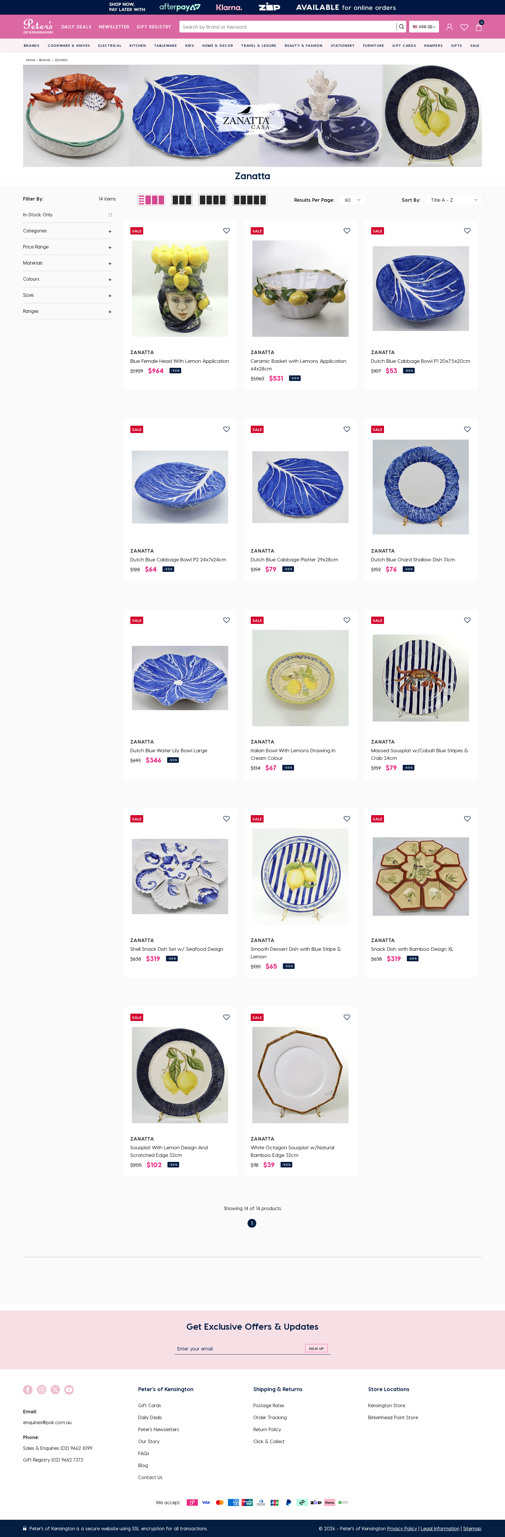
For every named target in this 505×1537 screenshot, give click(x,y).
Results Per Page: (314, 199)
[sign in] (449, 27)
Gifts (456, 45)
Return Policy (267, 1429)
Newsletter (114, 26)
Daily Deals (76, 26)
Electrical (109, 45)
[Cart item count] (478, 26)
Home (30, 60)
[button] (67, 230)
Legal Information (440, 1528)
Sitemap (472, 1528)
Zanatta (61, 60)
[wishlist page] (464, 26)
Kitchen (137, 45)
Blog (143, 1465)
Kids (189, 45)
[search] (401, 26)
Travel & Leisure (258, 45)
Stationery (343, 45)
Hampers (433, 45)
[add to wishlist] (226, 231)
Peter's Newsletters (158, 1429)
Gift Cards (404, 45)
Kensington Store (386, 1405)
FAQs (143, 1453)
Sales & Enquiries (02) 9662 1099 (57, 1448)
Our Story (149, 1441)
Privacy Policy (402, 1528)
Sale (475, 45)
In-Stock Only (38, 214)
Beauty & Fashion (304, 45)
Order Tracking (270, 1417)
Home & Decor (217, 45)
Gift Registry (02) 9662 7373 (53, 1459)
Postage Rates (268, 1405)
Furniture (373, 45)
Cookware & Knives (69, 45)
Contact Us (150, 1477)
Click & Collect (269, 1441)
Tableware (165, 45)
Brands (31, 45)
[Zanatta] (180, 288)
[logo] (38, 26)
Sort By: (411, 199)
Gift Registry (154, 26)
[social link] (27, 1390)
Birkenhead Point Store (393, 1417)
